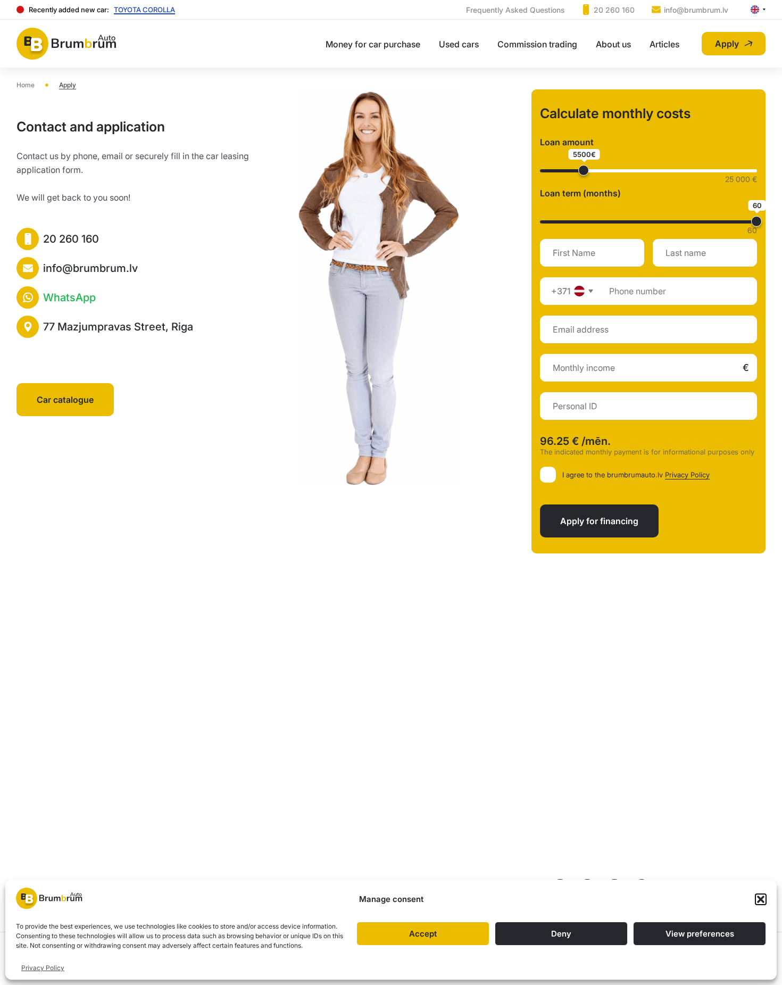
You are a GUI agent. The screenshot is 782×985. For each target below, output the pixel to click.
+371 (560, 291)
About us (613, 44)
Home (25, 85)
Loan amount (567, 142)
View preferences (699, 934)
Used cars (459, 44)
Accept (423, 934)
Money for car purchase (373, 44)
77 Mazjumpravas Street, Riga (118, 326)
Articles (664, 44)
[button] (760, 899)
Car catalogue (65, 399)
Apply (727, 43)
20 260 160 (71, 239)
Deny (561, 934)
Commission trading (537, 44)
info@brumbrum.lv (90, 268)
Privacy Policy (42, 968)
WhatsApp (69, 297)
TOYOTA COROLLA (144, 9)
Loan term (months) (580, 193)
